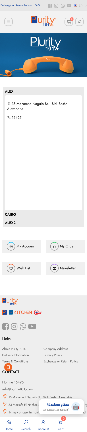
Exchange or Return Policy (15, 5)
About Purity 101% (14, 349)
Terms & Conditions (15, 361)
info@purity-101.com (17, 389)
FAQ (37, 5)
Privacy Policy (53, 355)
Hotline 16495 (13, 382)
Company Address (56, 349)
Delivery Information (15, 355)
